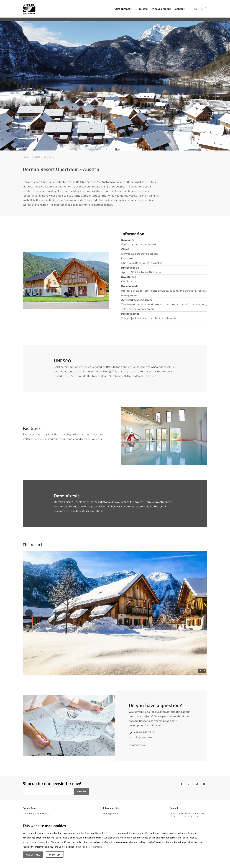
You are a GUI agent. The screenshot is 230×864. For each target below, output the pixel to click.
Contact (179, 8)
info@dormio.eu (143, 737)
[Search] (206, 8)
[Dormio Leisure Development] (51, 9)
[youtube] (204, 784)
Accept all (33, 854)
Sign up (81, 791)
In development (161, 8)
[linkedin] (189, 784)
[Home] (201, 8)
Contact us (137, 745)
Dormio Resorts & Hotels (36, 813)
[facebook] (182, 784)
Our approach (122, 8)
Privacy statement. (92, 846)
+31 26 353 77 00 (145, 732)
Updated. (54, 854)
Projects (143, 8)
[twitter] (197, 784)
